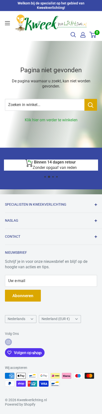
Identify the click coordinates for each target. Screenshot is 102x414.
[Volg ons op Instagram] (8, 342)
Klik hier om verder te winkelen (51, 120)
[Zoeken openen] (73, 34)
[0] (93, 35)
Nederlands (16, 319)
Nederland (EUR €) (56, 319)
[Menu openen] (7, 23)
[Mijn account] (82, 34)
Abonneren (22, 295)
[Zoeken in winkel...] (90, 105)
